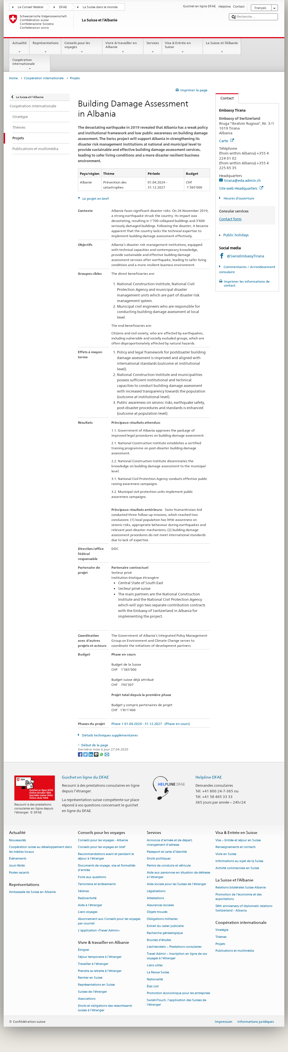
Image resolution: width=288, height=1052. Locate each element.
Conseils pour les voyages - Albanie (103, 840)
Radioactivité (87, 898)
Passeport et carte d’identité (167, 852)
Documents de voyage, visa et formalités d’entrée (106, 868)
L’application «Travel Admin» (99, 931)
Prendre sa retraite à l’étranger (100, 971)
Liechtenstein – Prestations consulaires (174, 947)
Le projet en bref (95, 198)
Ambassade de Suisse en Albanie (32, 892)
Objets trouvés (157, 912)
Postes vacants (19, 873)
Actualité (19, 43)
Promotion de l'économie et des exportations (238, 897)
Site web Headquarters (238, 188)
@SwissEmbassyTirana (245, 256)
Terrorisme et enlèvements (97, 884)
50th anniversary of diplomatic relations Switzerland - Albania (243, 908)
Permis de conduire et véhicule (169, 866)
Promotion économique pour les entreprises (178, 993)
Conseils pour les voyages (77, 45)
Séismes (83, 891)
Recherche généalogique (165, 933)
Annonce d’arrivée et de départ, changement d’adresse (170, 842)
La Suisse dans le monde (100, 7)
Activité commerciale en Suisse (237, 868)
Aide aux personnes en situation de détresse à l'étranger (178, 875)
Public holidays (236, 235)
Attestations (155, 898)
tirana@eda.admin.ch (242, 180)
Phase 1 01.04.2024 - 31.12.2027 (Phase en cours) (150, 723)
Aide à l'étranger (90, 905)
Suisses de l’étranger (92, 992)
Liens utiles (155, 965)
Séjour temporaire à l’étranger (100, 957)
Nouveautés (17, 840)
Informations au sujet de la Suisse (239, 861)
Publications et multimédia (234, 951)
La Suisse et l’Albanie (222, 43)
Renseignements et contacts (235, 847)
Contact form (230, 219)
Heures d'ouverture (238, 198)
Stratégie (221, 930)
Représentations (45, 43)
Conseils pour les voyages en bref (101, 847)
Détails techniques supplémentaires (109, 735)
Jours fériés (17, 866)
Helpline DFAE (208, 777)
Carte (224, 141)
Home (13, 78)
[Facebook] (80, 754)
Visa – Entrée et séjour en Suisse (238, 840)
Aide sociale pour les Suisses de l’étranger (176, 884)
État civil (153, 986)
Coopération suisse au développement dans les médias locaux (40, 849)
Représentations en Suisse (96, 985)
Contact (225, 98)
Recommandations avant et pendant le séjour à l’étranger (106, 857)
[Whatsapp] (102, 754)
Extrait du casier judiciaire (165, 926)
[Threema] (96, 754)
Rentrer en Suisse (90, 978)
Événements (17, 859)
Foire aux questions (92, 877)
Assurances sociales (160, 905)
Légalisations (156, 891)
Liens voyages (87, 912)
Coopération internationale (23, 62)
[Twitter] (86, 754)
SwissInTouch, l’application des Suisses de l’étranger (176, 1003)
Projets (220, 944)
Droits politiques (158, 859)
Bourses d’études (159, 940)
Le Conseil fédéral (30, 7)
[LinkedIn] (91, 754)
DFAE (63, 7)
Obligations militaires (162, 919)
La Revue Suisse (158, 972)
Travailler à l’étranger (93, 964)
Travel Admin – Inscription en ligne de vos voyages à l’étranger (177, 956)
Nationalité (155, 979)
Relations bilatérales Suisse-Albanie (240, 887)
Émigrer (83, 950)
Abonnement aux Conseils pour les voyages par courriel (109, 921)
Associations (86, 999)
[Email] (107, 754)
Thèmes (220, 937)
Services (153, 43)
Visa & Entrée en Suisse (178, 45)
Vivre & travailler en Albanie (121, 45)
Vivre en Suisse (225, 854)
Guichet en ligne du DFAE (85, 777)
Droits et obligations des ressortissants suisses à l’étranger (105, 1008)
